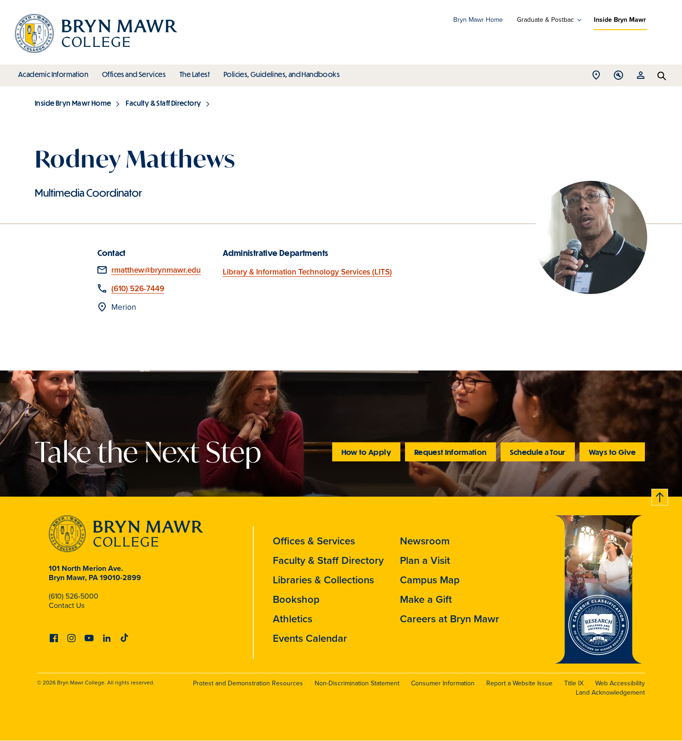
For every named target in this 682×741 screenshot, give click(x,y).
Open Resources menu (640, 77)
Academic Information (53, 74)
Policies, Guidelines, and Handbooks (282, 74)
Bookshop (296, 599)
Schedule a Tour (538, 451)
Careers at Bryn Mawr (449, 618)
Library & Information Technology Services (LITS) (307, 272)
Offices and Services (134, 74)
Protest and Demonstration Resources (248, 683)
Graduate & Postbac (545, 20)
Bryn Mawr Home (478, 20)
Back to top (660, 495)
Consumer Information (443, 683)
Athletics (292, 618)
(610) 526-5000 (73, 596)
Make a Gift (426, 599)
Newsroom (425, 541)
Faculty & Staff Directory (163, 103)
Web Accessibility (620, 683)
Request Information (450, 451)
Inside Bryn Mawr (620, 20)
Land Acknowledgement (610, 692)
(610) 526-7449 (137, 288)
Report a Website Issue (519, 683)
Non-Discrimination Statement (357, 683)
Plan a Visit (425, 560)
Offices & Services (314, 541)
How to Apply (366, 451)
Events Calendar (310, 638)
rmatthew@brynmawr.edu (156, 270)
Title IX (574, 683)
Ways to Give (612, 451)
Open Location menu (596, 77)
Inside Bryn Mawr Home (73, 103)
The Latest (195, 74)
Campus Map (430, 580)
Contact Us (66, 605)
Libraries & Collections (323, 580)
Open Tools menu (618, 77)
